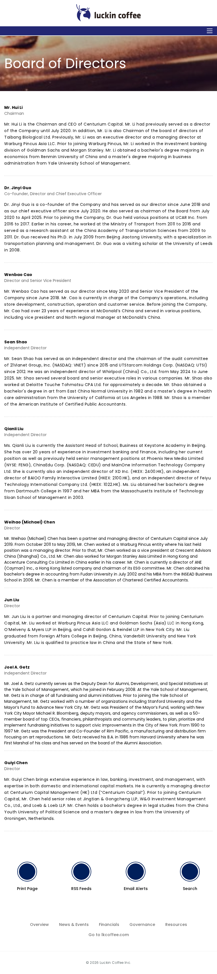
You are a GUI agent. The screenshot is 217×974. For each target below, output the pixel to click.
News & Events (74, 924)
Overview (39, 924)
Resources (176, 924)
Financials (109, 924)
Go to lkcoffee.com (108, 935)
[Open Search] (209, 31)
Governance (142, 924)
